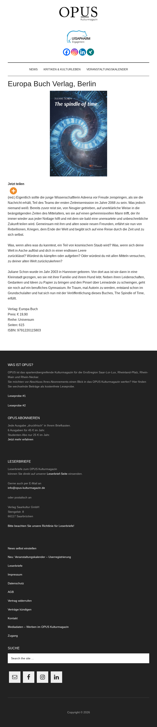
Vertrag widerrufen (20, 600)
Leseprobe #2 (17, 405)
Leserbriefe (15, 565)
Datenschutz (16, 583)
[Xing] (90, 52)
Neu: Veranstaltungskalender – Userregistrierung (39, 557)
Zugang (13, 635)
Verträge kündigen (19, 609)
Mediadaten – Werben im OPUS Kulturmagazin (38, 626)
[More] (13, 190)
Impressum (15, 574)
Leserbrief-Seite (57, 473)
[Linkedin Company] (82, 52)
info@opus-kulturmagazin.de (26, 487)
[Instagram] (74, 52)
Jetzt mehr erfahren (20, 439)
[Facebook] (66, 52)
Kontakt (13, 618)
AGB (11, 591)
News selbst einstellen (22, 548)
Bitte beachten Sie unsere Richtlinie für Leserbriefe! (41, 525)
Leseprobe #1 (17, 395)
